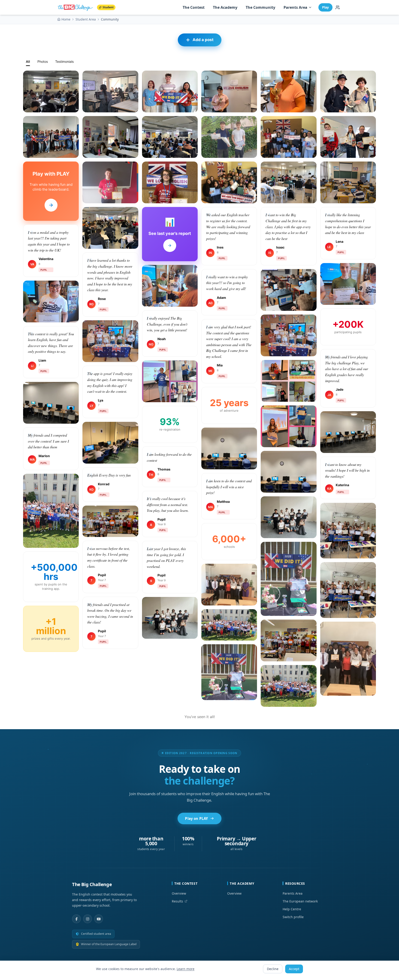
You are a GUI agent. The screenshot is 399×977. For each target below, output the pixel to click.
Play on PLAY (196, 818)
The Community (260, 7)
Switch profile (293, 917)
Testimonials (64, 61)
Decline (272, 969)
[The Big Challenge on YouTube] (98, 918)
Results (177, 901)
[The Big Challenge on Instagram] (87, 918)
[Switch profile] (337, 7)
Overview (179, 893)
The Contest (194, 7)
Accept (294, 969)
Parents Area (295, 7)
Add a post (203, 39)
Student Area (86, 19)
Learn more (185, 969)
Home (65, 19)
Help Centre (292, 909)
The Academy (225, 7)
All (28, 61)
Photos (42, 61)
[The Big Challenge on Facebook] (76, 918)
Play (325, 7)
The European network (300, 901)
